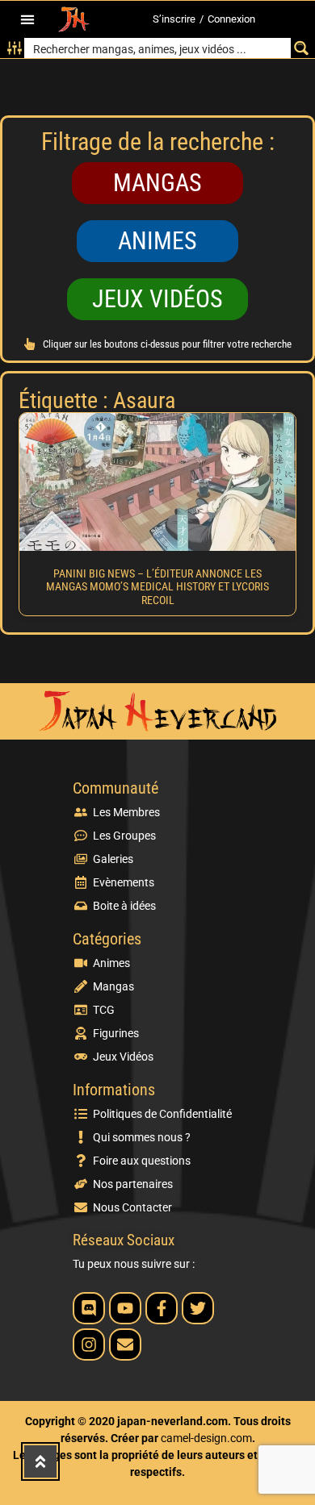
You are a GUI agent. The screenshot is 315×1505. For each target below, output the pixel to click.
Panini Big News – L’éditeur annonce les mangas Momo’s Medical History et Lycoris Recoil (157, 587)
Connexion (231, 19)
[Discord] (89, 1308)
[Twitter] (198, 1308)
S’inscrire (174, 19)
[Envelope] (125, 1344)
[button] (27, 20)
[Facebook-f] (161, 1308)
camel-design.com (206, 1438)
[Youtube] (125, 1308)
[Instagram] (89, 1344)
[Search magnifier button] (301, 48)
